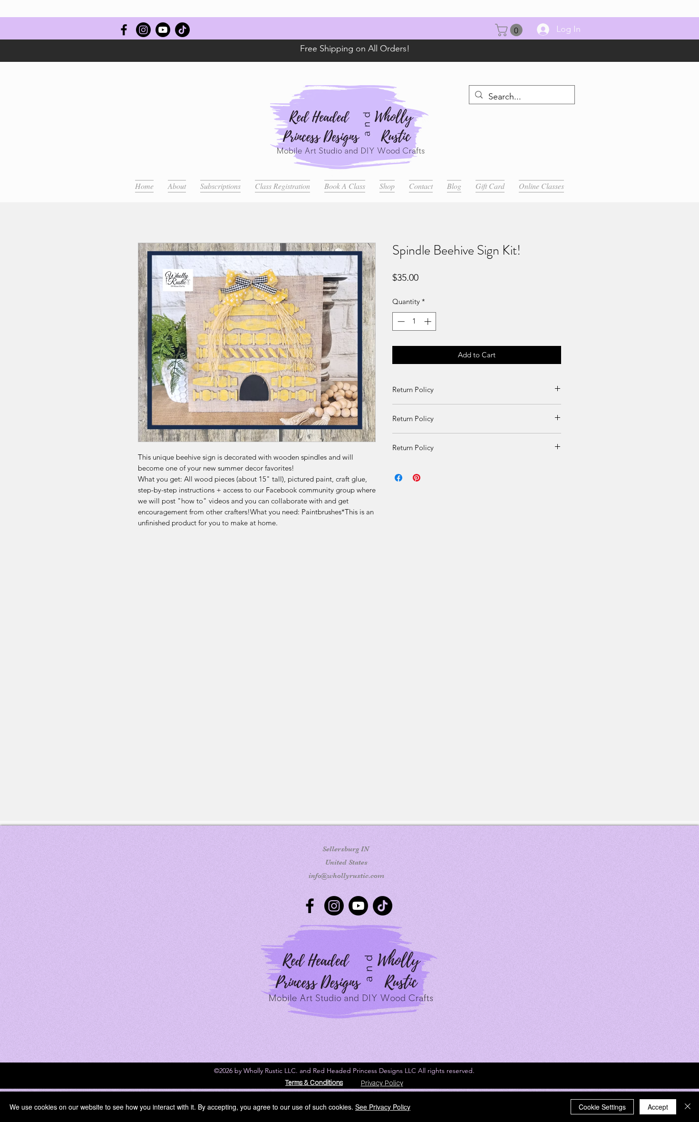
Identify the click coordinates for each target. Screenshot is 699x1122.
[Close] (687, 1106)
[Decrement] (400, 321)
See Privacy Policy (382, 1107)
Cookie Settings (602, 1107)
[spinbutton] (414, 321)
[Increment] (428, 321)
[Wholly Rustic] (123, 29)
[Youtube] (162, 29)
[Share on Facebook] (398, 477)
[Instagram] (143, 29)
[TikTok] (182, 29)
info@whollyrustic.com (346, 875)
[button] (510, 30)
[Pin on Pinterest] (416, 477)
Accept (658, 1107)
